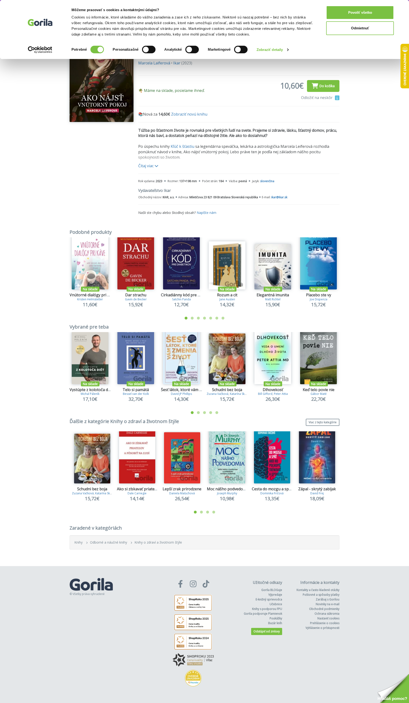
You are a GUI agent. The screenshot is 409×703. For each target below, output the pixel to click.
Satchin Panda (181, 299)
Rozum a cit (227, 294)
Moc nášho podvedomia (228, 488)
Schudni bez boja (227, 389)
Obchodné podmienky (324, 609)
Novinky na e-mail (327, 604)
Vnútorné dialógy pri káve (93, 294)
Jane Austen (227, 299)
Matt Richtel (272, 299)
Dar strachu (135, 294)
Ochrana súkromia (327, 614)
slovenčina (267, 181)
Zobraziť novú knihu (189, 114)
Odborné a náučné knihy (108, 542)
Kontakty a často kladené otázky (318, 590)
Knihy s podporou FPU (267, 609)
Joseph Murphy (227, 493)
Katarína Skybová (241, 394)
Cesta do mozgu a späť (272, 488)
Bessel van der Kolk (136, 394)
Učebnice (276, 604)
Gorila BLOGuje (271, 590)
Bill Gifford (265, 394)
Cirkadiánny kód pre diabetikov (188, 294)
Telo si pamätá (136, 389)
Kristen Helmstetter (90, 299)
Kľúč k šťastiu (182, 146)
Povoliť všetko (360, 12)
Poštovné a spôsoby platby (321, 595)
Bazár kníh (275, 623)
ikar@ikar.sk (279, 197)
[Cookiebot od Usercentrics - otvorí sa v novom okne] (40, 49)
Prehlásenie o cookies (324, 623)
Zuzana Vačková (217, 394)
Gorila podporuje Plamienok (263, 614)
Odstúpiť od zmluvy (266, 631)
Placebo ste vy (318, 294)
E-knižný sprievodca (269, 599)
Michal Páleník (90, 394)
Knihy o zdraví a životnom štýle (158, 542)
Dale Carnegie (137, 493)
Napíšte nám (206, 212)
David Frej (317, 493)
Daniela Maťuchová (182, 493)
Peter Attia (281, 394)
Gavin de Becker (136, 299)
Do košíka (327, 86)
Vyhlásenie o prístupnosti (322, 628)
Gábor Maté (319, 394)
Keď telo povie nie (318, 389)
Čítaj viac (146, 165)
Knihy (78, 542)
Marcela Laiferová (154, 63)
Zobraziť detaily (270, 50)
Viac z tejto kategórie (323, 422)
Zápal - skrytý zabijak (317, 488)
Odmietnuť (360, 28)
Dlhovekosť (273, 389)
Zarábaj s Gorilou (327, 599)
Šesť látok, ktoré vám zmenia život (191, 389)
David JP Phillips (181, 394)
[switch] (149, 49)
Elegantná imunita (273, 294)
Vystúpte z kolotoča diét (91, 389)
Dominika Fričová (272, 493)
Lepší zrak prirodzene (182, 488)
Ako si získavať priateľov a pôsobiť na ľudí (153, 488)
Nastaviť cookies (328, 618)
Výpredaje (275, 595)
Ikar (176, 63)
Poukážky (276, 618)
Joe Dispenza (318, 299)
